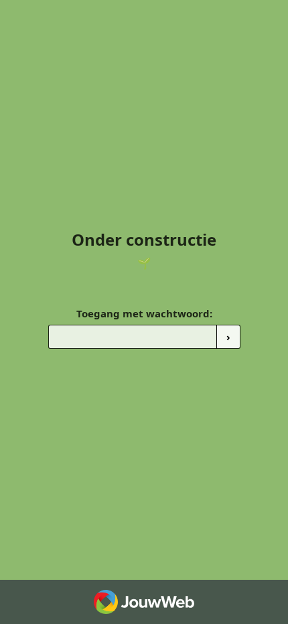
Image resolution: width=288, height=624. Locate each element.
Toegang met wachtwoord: (144, 313)
